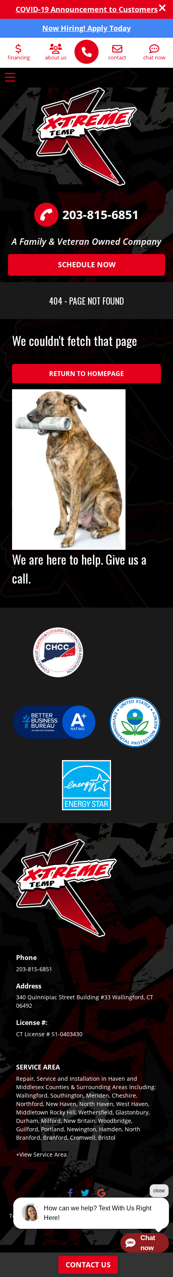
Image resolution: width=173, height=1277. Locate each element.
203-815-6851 (34, 969)
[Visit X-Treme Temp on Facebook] (70, 1193)
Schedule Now (86, 264)
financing (19, 57)
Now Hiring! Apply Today (86, 28)
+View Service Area (41, 1154)
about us (55, 57)
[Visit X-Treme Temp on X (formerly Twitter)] (85, 1193)
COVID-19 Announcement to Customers (87, 9)
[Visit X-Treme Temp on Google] (101, 1193)
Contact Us (88, 1264)
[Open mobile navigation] (10, 77)
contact (117, 57)
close (159, 1191)
